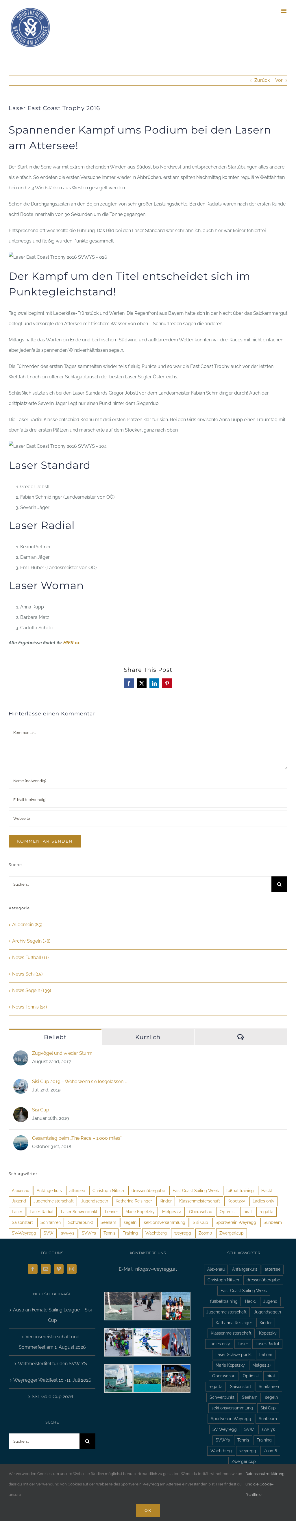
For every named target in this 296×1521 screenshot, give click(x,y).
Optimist (228, 1211)
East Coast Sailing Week (196, 1190)
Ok (148, 1510)
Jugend (19, 1200)
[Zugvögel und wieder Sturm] (20, 1055)
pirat (247, 1211)
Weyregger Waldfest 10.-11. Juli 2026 (52, 1380)
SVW (48, 1233)
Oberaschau (200, 1211)
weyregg (182, 1233)
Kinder (166, 1200)
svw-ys (67, 1233)
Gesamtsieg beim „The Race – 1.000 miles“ (77, 1138)
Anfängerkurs (49, 1190)
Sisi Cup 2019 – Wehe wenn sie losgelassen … (79, 1081)
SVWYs (89, 1233)
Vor (279, 80)
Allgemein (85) (27, 924)
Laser (17, 1211)
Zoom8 (205, 1233)
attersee (77, 1190)
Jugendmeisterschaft (54, 1200)
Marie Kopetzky (140, 1211)
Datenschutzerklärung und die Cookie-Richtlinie (264, 1484)
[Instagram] (72, 1269)
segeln (130, 1222)
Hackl (266, 1190)
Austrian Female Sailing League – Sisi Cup (52, 1315)
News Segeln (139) (31, 990)
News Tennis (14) (29, 1007)
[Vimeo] (59, 1269)
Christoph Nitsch (108, 1190)
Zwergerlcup (231, 1233)
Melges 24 (172, 1211)
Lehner (111, 1211)
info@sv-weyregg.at (155, 1269)
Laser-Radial (41, 1211)
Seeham (108, 1222)
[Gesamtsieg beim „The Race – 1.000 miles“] (20, 1140)
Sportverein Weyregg (236, 1222)
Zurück (262, 80)
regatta (266, 1211)
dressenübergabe (148, 1190)
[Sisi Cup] (20, 1112)
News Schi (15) (27, 974)
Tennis (109, 1233)
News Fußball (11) (30, 957)
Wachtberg (156, 1233)
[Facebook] (33, 1269)
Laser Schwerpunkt (79, 1211)
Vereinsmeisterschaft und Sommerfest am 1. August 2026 (52, 1342)
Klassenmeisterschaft (199, 1200)
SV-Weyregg (24, 1233)
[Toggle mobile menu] (284, 11)
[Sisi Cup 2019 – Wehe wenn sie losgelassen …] (20, 1084)
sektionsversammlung (164, 1222)
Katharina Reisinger (134, 1200)
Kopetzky (236, 1200)
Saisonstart (22, 1222)
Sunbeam (273, 1222)
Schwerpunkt (80, 1222)
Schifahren (50, 1222)
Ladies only (263, 1200)
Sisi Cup (40, 1110)
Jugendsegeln (94, 1200)
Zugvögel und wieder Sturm (62, 1053)
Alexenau (20, 1190)
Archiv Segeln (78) (31, 941)
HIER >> (71, 642)
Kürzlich (148, 1037)
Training (130, 1233)
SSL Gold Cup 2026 (52, 1396)
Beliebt (55, 1037)
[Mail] (46, 1269)
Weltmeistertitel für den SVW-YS (52, 1363)
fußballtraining (240, 1190)
